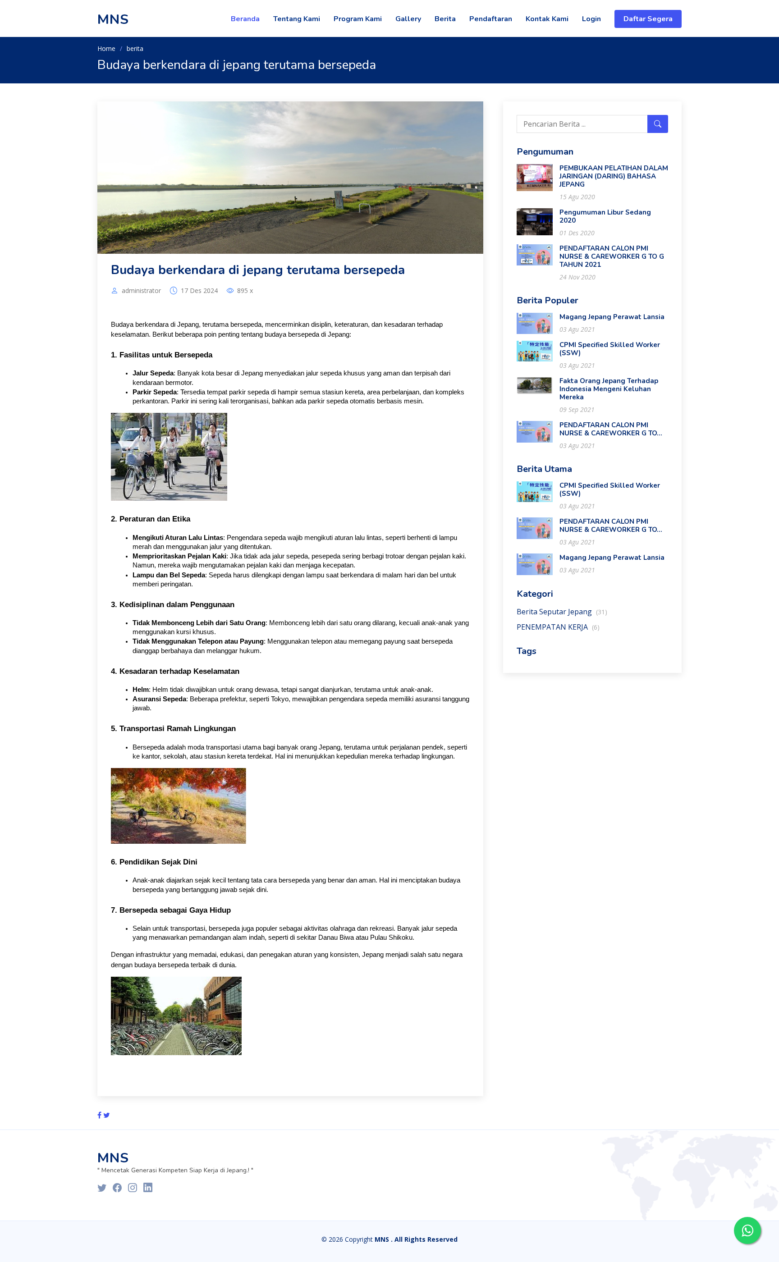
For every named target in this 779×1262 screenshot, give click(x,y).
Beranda (245, 19)
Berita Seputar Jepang (562, 612)
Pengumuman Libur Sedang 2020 (605, 216)
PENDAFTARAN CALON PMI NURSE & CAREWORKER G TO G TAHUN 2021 (611, 256)
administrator (141, 291)
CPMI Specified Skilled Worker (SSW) (609, 348)
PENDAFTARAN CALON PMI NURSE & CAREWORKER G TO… (610, 429)
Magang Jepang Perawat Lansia (611, 316)
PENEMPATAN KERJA (558, 627)
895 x (245, 291)
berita (135, 48)
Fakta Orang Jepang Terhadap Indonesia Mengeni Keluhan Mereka (608, 389)
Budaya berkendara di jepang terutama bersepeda (258, 270)
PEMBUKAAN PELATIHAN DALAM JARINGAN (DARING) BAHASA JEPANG (613, 176)
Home (106, 48)
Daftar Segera (648, 19)
